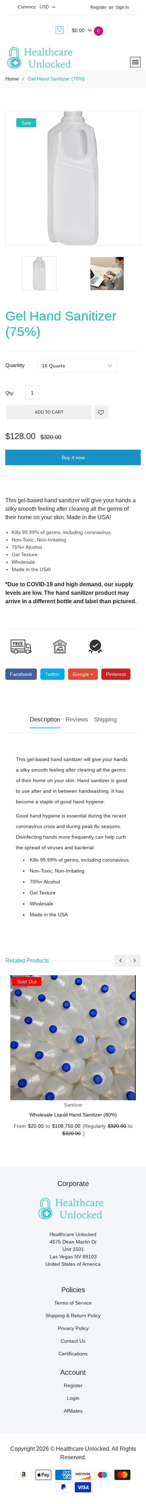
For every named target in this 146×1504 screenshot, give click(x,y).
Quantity (15, 365)
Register (98, 7)
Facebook (21, 674)
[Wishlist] (101, 412)
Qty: (10, 393)
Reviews (77, 719)
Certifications (73, 1353)
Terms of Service (73, 1303)
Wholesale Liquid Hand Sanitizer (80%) (73, 1114)
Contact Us (73, 1341)
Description (45, 719)
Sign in (122, 7)
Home (12, 79)
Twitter (52, 674)
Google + (83, 674)
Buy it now (73, 457)
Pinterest (116, 674)
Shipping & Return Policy (73, 1315)
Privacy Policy (73, 1328)
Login (73, 1398)
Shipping (105, 719)
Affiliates (73, 1411)
